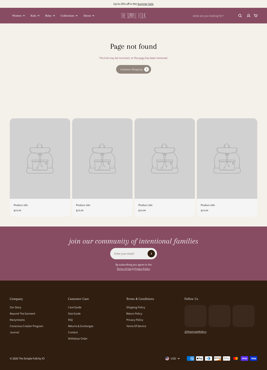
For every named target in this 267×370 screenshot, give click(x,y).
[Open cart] (255, 15)
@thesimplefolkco (195, 331)
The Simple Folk (28, 358)
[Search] (240, 15)
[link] (133, 69)
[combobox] (217, 15)
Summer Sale (145, 4)
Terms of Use (124, 269)
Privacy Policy (142, 269)
